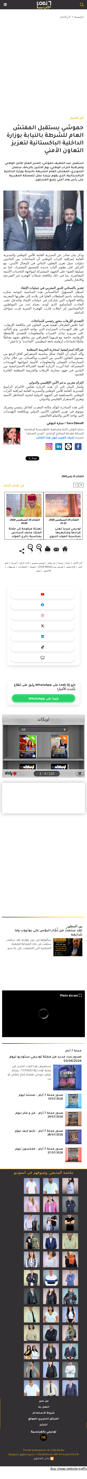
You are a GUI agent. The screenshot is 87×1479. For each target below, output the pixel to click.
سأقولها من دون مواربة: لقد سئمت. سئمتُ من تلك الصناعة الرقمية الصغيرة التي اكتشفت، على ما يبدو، (28, 944)
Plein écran (69, 995)
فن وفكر (51, 562)
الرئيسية (79, 17)
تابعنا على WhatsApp (44, 698)
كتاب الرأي (24, 562)
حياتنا (68, 562)
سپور (38, 570)
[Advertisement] (40, 63)
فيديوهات (11, 566)
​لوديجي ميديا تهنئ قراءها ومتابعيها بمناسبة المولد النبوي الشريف (65, 532)
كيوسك (33, 566)
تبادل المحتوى (41, 1458)
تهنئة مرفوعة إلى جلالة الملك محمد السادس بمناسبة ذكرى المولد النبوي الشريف (25, 532)
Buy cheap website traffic (68, 1468)
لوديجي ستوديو (38, 562)
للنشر (44, 1425)
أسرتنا (14, 562)
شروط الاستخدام (44, 1413)
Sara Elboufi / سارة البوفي (65, 423)
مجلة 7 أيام (73, 1051)
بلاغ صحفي (70, 566)
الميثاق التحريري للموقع (43, 1419)
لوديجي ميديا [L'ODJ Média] (50, 566)
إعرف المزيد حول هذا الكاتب (55, 438)
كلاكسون (47, 570)
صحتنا (60, 562)
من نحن (44, 1401)
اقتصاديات (22, 566)
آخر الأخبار (65, 17)
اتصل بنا (43, 1407)
